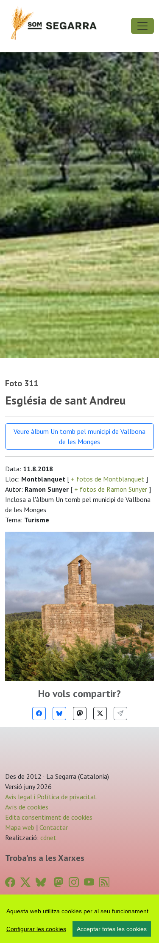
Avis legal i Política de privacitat (51, 796)
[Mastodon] (79, 713)
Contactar (53, 827)
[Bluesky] (59, 713)
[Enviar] (120, 713)
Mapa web (19, 827)
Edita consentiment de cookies (48, 817)
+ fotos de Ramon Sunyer (111, 489)
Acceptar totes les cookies (112, 929)
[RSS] (104, 882)
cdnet (47, 837)
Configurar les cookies (36, 929)
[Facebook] (39, 713)
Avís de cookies (26, 807)
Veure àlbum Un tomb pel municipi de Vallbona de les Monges (79, 436)
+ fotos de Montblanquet (107, 479)
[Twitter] (100, 713)
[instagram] (74, 882)
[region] (79, 919)
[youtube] (89, 882)
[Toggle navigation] (142, 26)
